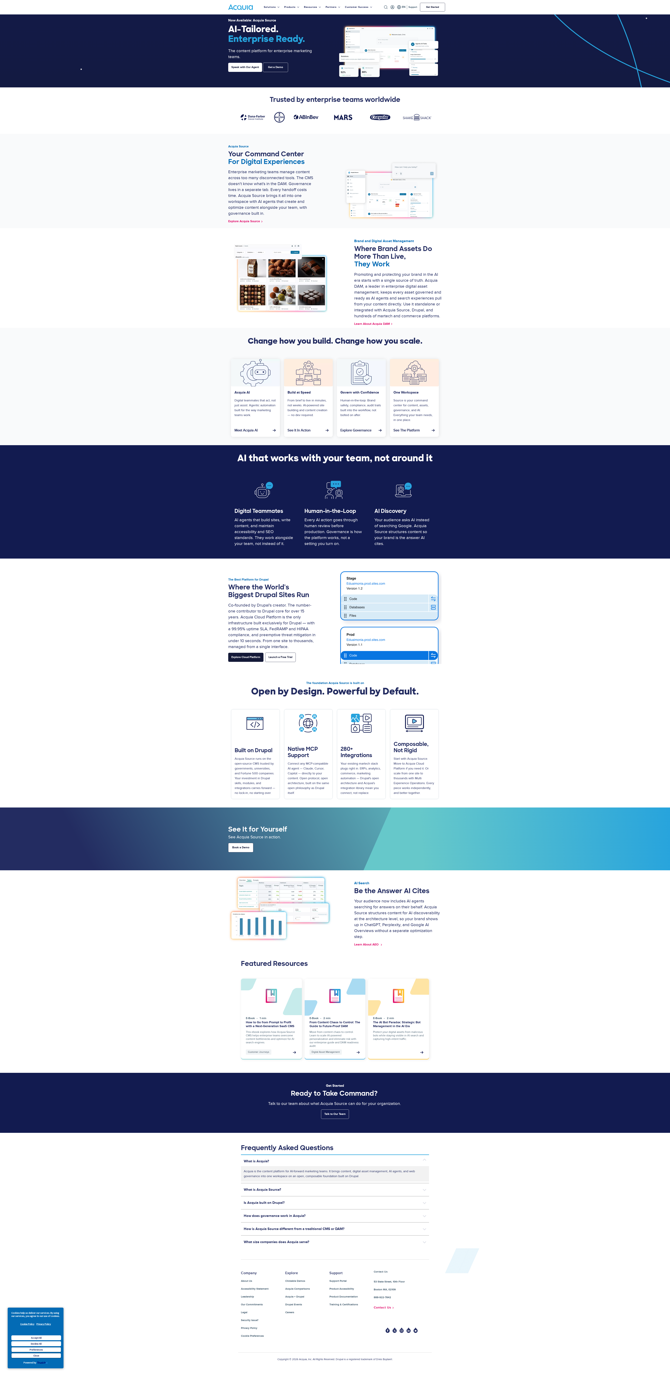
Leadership (247, 1296)
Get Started (432, 7)
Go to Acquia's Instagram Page (401, 1330)
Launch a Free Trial (280, 657)
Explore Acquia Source (244, 221)
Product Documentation (343, 1296)
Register (392, 7)
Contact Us (382, 1308)
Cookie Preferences (252, 1336)
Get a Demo (275, 67)
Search (386, 7)
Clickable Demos (295, 1281)
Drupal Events (293, 1304)
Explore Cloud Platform (245, 657)
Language (401, 7)
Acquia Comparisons (297, 1289)
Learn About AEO (366, 945)
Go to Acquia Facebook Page (387, 1330)
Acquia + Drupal (294, 1296)
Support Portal (338, 1281)
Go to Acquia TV (415, 1330)
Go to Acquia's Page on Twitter (394, 1330)
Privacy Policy (43, 1324)
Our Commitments (252, 1304)
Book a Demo (240, 847)
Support (412, 7)
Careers (289, 1312)
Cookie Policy (27, 1324)
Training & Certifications (343, 1304)
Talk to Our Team (335, 1114)
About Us (246, 1281)
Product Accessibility (341, 1289)
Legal (244, 1312)
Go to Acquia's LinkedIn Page (408, 1330)
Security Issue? (249, 1320)
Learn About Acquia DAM (372, 324)
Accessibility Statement (255, 1289)
